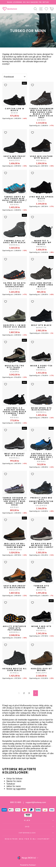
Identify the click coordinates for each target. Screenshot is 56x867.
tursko (18, 708)
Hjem (27, 26)
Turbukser (10, 784)
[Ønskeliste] (46, 8)
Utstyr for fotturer (14, 778)
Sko (27, 827)
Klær (27, 820)
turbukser (45, 741)
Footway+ (32, 865)
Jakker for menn (13, 786)
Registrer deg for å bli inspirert (27, 839)
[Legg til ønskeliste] (5, 85)
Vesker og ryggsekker (16, 789)
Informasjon (27, 833)
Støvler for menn (13, 781)
